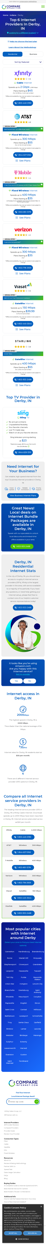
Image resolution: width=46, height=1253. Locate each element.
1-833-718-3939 (24, 268)
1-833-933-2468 (24, 380)
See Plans (24, 160)
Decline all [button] (32, 1233)
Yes (16, 681)
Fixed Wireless (9, 1153)
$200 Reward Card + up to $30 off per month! (17, 129)
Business (33, 54)
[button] (23, 1239)
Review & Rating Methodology (15, 1163)
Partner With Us (9, 1166)
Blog (5, 1178)
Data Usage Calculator (12, 1172)
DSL (5, 1150)
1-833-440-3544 (24, 324)
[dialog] (23, 1223)
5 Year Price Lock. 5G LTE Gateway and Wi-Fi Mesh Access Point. (22, 185)
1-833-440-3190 (24, 103)
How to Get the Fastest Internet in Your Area (20, 1199)
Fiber (6, 1141)
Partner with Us (11, 1115)
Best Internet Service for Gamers (16, 1189)
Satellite (7, 1147)
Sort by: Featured (22, 62)
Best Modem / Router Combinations (17, 1192)
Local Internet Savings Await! (23, 1096)
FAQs (6, 1175)
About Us (7, 1160)
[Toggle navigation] (43, 6)
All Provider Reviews (11, 1125)
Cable (6, 1144)
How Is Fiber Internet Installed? (15, 1202)
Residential (12, 54)
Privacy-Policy (19, 1229)
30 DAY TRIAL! (8, 354)
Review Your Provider (12, 1134)
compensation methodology (28, 1)
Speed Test (8, 1169)
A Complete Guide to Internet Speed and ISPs (20, 1185)
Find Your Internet (23, 1093)
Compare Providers (11, 1128)
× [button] (41, 1206)
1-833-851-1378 (24, 212)
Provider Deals (9, 1131)
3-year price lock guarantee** (12, 242)
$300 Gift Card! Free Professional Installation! (17, 298)
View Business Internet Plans (23, 496)
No (29, 681)
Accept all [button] (13, 1233)
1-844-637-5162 (24, 155)
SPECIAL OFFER (10, 126)
